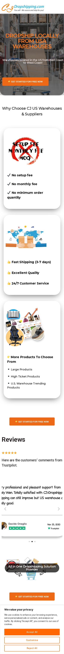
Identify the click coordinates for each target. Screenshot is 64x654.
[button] (29, 541)
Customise (32, 640)
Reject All (32, 648)
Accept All (32, 632)
